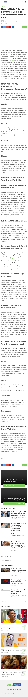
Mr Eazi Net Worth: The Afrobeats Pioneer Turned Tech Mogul (13, 627)
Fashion (3, 6)
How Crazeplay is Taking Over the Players (18, 580)
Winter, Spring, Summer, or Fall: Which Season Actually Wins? (12, 673)
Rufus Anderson (10, 21)
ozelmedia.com (19, 694)
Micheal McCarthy (17, 535)
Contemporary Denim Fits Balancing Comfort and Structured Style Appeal (19, 513)
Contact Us (10, 689)
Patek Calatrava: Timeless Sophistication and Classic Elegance (18, 570)
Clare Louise (15, 583)
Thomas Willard (16, 573)
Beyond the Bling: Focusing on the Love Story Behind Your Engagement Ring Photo (18, 544)
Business (3, 625)
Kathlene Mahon (16, 517)
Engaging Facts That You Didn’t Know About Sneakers (18, 591)
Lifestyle (3, 670)
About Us (18, 689)
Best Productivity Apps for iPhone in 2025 (13, 650)
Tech (2, 648)
